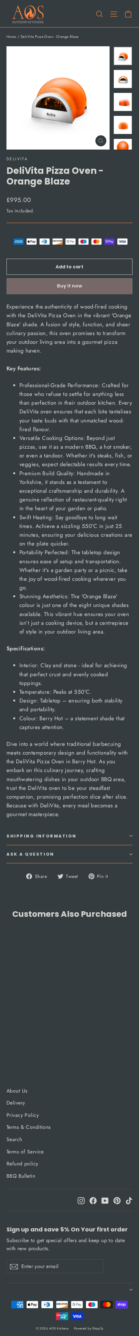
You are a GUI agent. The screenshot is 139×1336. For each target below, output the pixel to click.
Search (14, 1139)
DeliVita (17, 159)
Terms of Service (25, 1151)
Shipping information (41, 836)
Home (11, 36)
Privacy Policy (22, 1115)
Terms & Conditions (28, 1127)
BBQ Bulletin (20, 1176)
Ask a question (30, 854)
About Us (16, 1091)
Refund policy (22, 1163)
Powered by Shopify (88, 1328)
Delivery (15, 1102)
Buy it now (69, 286)
